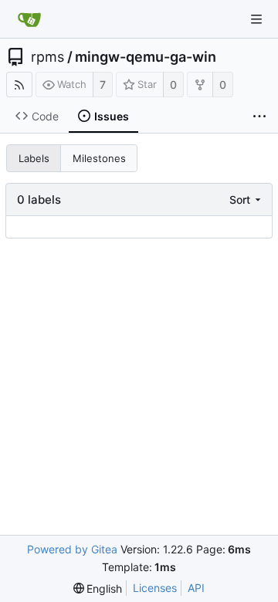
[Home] (29, 19)
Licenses (155, 587)
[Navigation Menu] (256, 19)
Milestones (99, 158)
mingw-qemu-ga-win (145, 57)
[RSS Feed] (19, 84)
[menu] (246, 199)
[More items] (259, 116)
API (196, 587)
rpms (47, 57)
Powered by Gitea (72, 549)
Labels (34, 158)
